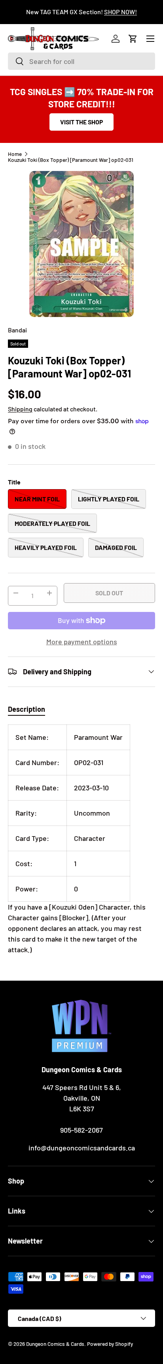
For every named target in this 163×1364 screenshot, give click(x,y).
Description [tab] (26, 709)
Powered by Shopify (110, 1343)
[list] (81, 244)
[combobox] (81, 61)
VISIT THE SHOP (81, 122)
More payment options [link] (81, 641)
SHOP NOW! (120, 11)
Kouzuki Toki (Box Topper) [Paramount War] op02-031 (70, 160)
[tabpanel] (81, 839)
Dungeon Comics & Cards (55, 1343)
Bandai (17, 330)
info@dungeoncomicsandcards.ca (81, 1147)
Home (15, 154)
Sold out (109, 593)
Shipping (20, 409)
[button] (133, 38)
